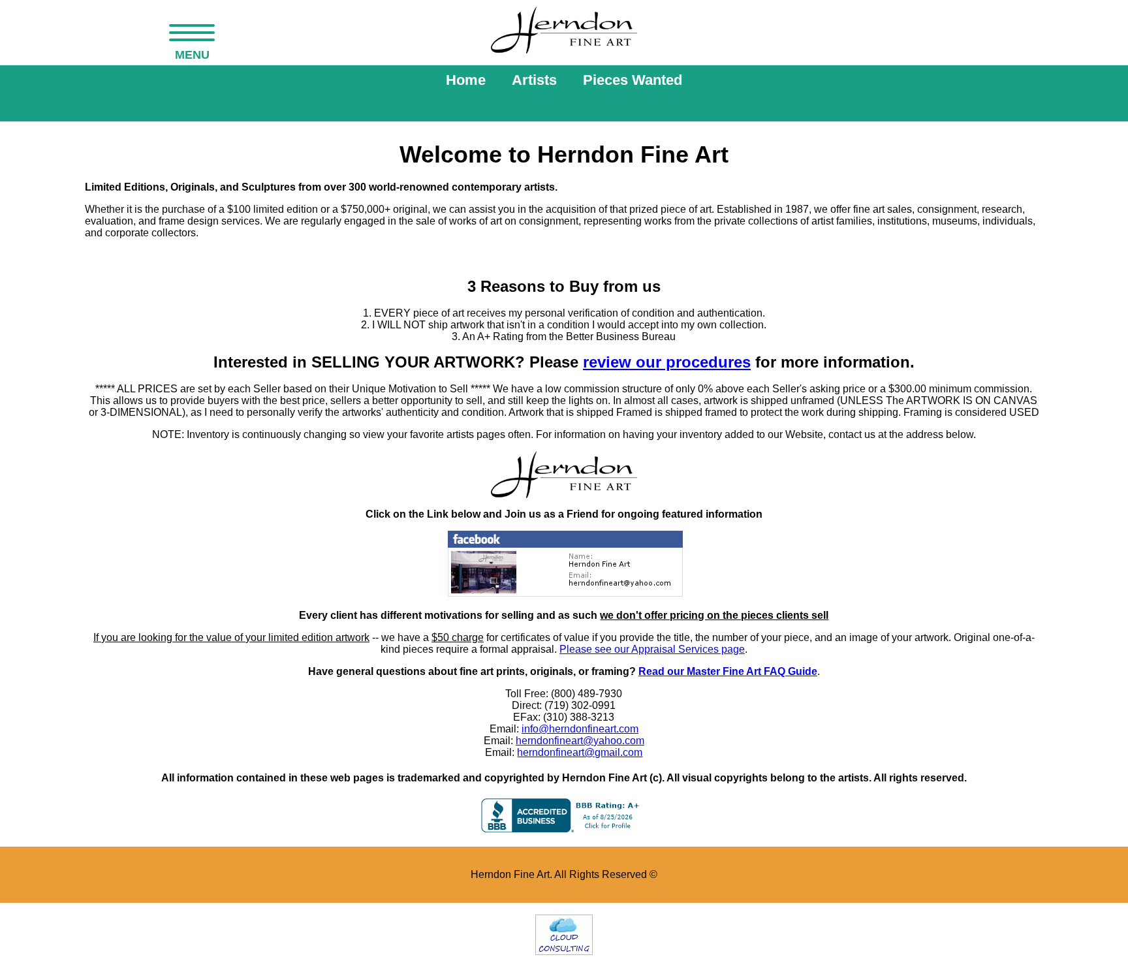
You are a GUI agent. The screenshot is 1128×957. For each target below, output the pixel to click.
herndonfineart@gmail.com (579, 752)
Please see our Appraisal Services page (652, 649)
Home (466, 80)
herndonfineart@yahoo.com (580, 740)
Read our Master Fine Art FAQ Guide (727, 671)
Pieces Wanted (632, 80)
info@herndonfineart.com (580, 728)
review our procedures (667, 362)
